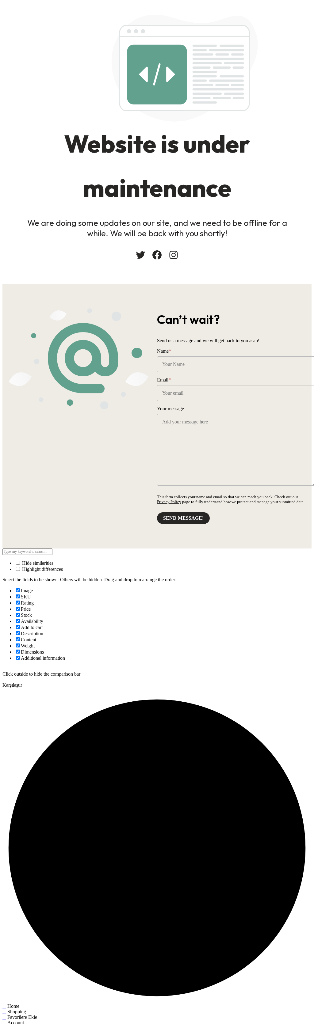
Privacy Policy (169, 501)
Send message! (183, 518)
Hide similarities (37, 563)
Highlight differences (42, 569)
